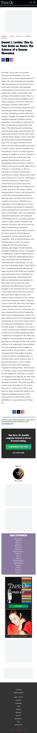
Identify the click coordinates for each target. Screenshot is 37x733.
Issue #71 (20, 36)
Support (18, 715)
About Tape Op (18, 697)
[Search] (31, 3)
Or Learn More (18, 453)
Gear (12, 36)
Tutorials (18, 689)
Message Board (18, 692)
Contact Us (18, 725)
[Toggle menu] (34, 3)
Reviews (4, 36)
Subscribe (18, 703)
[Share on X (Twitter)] (7, 60)
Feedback (18, 712)
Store (18, 706)
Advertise (19, 700)
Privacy (18, 709)
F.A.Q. (18, 721)
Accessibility (18, 718)
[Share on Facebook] (3, 60)
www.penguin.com (7, 423)
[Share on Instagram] (12, 60)
